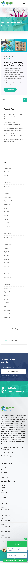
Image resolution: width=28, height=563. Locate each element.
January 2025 (7, 186)
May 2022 (6, 303)
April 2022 (6, 306)
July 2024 (6, 208)
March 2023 (7, 266)
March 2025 (7, 179)
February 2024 (7, 226)
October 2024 (7, 197)
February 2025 (7, 182)
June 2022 (6, 299)
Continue (9, 89)
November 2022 (8, 281)
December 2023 (8, 233)
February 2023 (7, 270)
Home (3, 26)
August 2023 (7, 248)
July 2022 (6, 295)
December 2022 (8, 277)
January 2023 (7, 273)
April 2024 (6, 219)
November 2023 (8, 237)
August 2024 (7, 204)
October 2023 (7, 241)
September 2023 (8, 244)
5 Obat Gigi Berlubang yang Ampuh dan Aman (14, 63)
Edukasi (8, 58)
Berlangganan (14, 371)
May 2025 (6, 175)
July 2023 (6, 252)
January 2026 (7, 171)
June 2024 (6, 212)
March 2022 (7, 310)
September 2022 (8, 288)
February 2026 (7, 168)
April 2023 (6, 263)
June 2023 (6, 255)
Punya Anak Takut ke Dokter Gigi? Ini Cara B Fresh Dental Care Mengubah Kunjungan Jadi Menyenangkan (13, 117)
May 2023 (6, 259)
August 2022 (7, 292)
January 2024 (7, 230)
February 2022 (7, 314)
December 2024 (8, 190)
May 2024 (6, 215)
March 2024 (7, 222)
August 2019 (7, 317)
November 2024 (8, 193)
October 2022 (7, 284)
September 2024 (8, 201)
